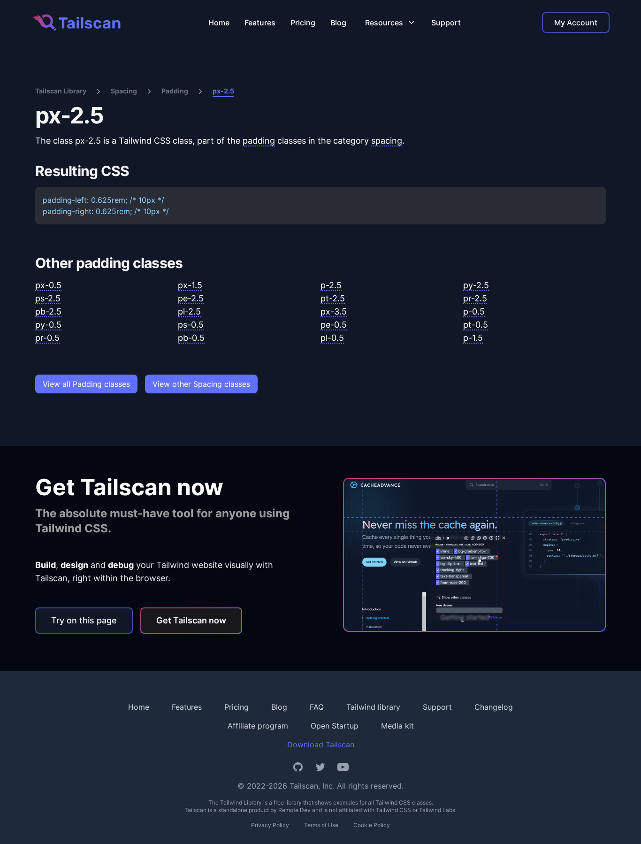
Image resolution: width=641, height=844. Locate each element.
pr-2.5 (475, 298)
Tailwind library (373, 707)
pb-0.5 (191, 338)
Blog (338, 22)
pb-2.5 (48, 311)
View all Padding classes (86, 384)
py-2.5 (476, 285)
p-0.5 (474, 311)
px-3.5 (333, 311)
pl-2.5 (189, 311)
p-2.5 (331, 285)
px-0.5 (48, 285)
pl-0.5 (332, 338)
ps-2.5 (48, 298)
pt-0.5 (475, 325)
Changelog (493, 707)
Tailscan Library (60, 91)
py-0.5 (48, 325)
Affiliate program (258, 725)
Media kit (397, 725)
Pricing (302, 22)
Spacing (124, 91)
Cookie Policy (371, 825)
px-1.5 (190, 285)
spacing (386, 141)
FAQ (317, 707)
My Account (575, 22)
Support (446, 22)
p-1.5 (473, 338)
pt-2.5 (332, 298)
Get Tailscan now (191, 620)
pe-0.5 (333, 325)
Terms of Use (321, 825)
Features (259, 22)
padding (259, 141)
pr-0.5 (47, 338)
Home (218, 22)
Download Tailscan (320, 744)
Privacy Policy (270, 825)
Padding (174, 91)
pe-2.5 (191, 298)
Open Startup (335, 725)
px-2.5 (223, 91)
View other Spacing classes (201, 384)
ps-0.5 (191, 325)
